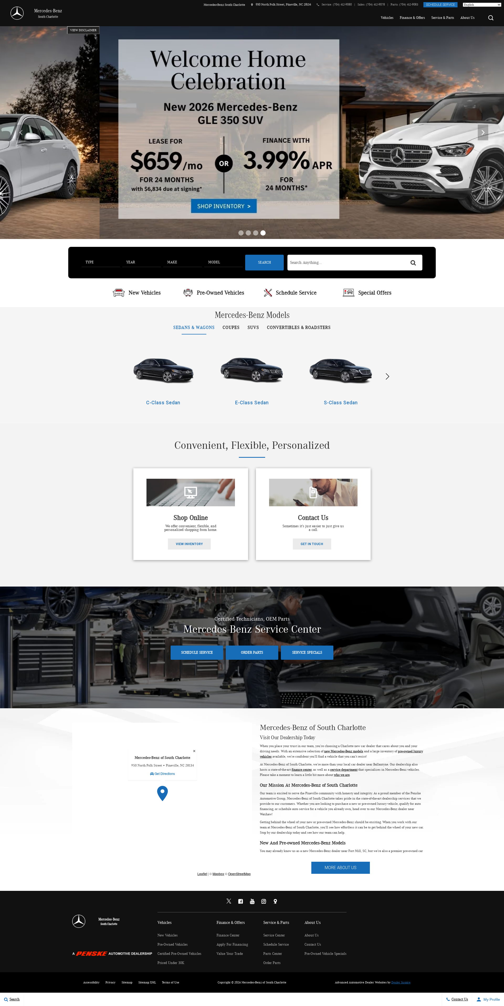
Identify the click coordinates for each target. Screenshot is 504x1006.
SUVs (253, 327)
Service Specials (307, 652)
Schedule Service (440, 5)
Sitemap (127, 982)
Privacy (111, 982)
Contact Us (312, 944)
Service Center (274, 935)
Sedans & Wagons (194, 327)
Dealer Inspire (401, 982)
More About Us (340, 867)
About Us (467, 18)
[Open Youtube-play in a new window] (252, 901)
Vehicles (387, 18)
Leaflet (202, 873)
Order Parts (252, 652)
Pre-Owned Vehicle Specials (325, 954)
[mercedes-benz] (15, 13)
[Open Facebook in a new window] (240, 901)
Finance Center (228, 935)
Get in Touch (312, 544)
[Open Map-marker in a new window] (275, 901)
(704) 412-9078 (375, 4)
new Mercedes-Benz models (343, 751)
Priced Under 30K (171, 963)
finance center (302, 769)
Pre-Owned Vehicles (173, 944)
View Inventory (189, 544)
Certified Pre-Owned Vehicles (179, 954)
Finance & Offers (412, 18)
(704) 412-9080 (342, 4)
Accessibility (91, 982)
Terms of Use (170, 982)
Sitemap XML (147, 982)
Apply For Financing (232, 944)
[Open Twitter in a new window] (229, 902)
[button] (491, 18)
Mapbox (218, 873)
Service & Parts (442, 18)
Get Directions (164, 773)
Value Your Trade (230, 954)
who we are (342, 775)
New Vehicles (168, 935)
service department (344, 769)
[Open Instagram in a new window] (263, 901)
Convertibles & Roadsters (299, 327)
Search (264, 262)
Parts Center (272, 954)
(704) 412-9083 (408, 4)
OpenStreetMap (239, 873)
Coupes (231, 327)
